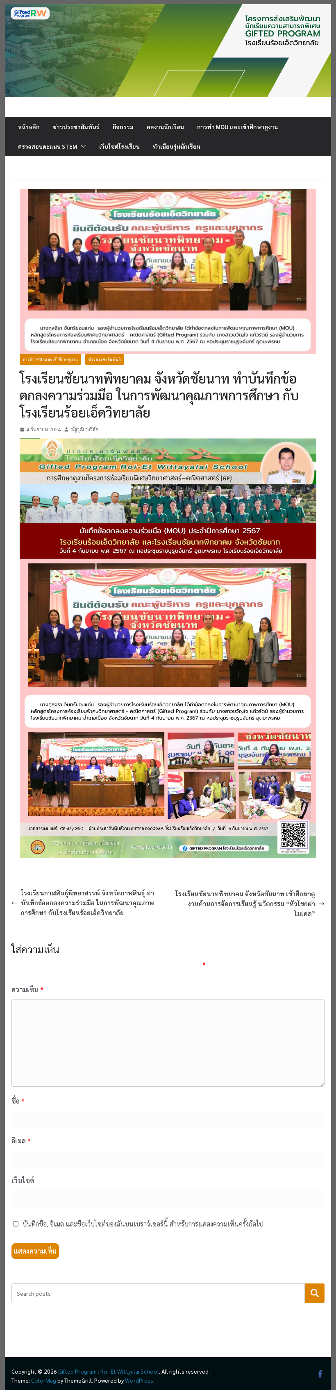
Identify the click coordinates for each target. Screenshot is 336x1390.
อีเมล (21, 1140)
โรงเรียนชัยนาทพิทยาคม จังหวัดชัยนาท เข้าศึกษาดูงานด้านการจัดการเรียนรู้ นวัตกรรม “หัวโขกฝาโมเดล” (245, 903)
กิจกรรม (123, 126)
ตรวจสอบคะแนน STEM (47, 146)
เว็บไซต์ (22, 1180)
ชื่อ (18, 1101)
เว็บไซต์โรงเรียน (119, 146)
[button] (81, 146)
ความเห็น (27, 989)
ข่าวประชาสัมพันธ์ (76, 126)
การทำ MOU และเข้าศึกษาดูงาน (237, 126)
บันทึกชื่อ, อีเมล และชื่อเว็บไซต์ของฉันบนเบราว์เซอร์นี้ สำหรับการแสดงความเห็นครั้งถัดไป (143, 1224)
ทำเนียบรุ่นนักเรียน (176, 146)
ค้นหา (314, 1293)
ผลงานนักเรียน (165, 126)
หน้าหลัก (29, 126)
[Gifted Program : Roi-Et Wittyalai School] (168, 9)
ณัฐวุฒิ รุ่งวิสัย (84, 429)
